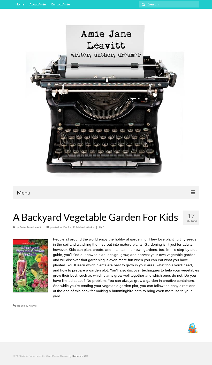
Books (67, 227)
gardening (21, 305)
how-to (33, 305)
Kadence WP (80, 356)
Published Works (83, 227)
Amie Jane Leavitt (30, 227)
